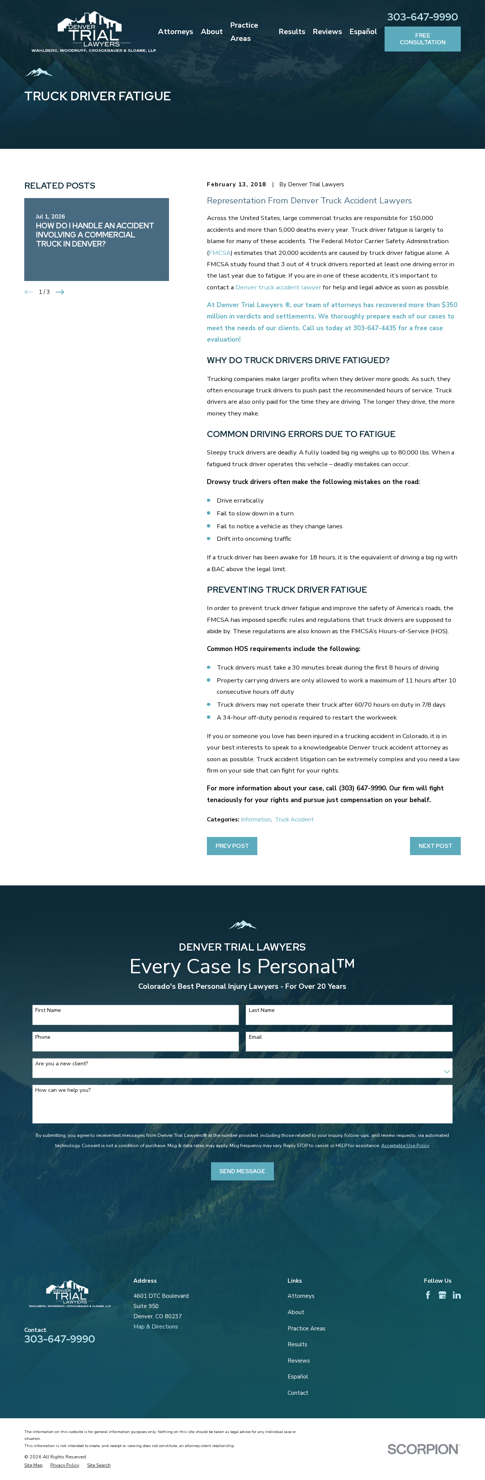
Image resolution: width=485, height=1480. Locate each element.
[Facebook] (428, 1295)
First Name (48, 1010)
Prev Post (232, 846)
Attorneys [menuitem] (175, 32)
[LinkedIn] (457, 1295)
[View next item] (60, 292)
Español (298, 1376)
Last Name (262, 1010)
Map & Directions (155, 1326)
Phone (42, 1037)
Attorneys (301, 1296)
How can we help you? (63, 1090)
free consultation (423, 39)
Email (255, 1037)
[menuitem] (33, 1465)
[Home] (93, 32)
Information (256, 819)
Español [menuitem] (363, 32)
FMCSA (220, 252)
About (296, 1312)
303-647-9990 (422, 16)
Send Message (242, 1171)
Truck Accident (294, 819)
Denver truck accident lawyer (278, 287)
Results (297, 1344)
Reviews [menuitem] (327, 32)
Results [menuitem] (292, 32)
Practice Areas (306, 1328)
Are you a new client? (61, 1064)
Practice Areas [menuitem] (244, 32)
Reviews (299, 1360)
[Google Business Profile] (442, 1295)
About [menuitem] (212, 32)
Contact (298, 1393)
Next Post (435, 846)
